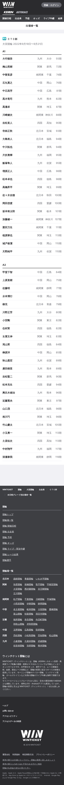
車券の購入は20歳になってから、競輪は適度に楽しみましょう (28, 760)
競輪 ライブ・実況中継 (13, 548)
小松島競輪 (30, 635)
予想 (27, 18)
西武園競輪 (30, 589)
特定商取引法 (28, 754)
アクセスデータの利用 (11, 721)
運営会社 (6, 754)
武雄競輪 (42, 641)
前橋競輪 (29, 584)
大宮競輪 (17, 589)
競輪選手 (6, 560)
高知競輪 (42, 635)
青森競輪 (29, 578)
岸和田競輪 (32, 624)
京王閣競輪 (43, 589)
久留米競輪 (30, 641)
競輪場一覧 (7, 520)
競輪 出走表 (8, 531)
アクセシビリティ (9, 716)
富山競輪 (17, 613)
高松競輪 (17, 635)
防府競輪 (40, 629)
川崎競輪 (40, 599)
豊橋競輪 (53, 609)
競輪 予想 (7, 537)
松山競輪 (53, 635)
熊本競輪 (42, 645)
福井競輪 (17, 619)
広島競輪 (29, 629)
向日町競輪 (41, 619)
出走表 (18, 18)
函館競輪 (17, 578)
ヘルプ (5, 705)
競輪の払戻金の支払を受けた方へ (16, 768)
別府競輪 (31, 645)
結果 (60, 18)
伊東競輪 (31, 603)
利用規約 (16, 754)
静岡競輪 (42, 603)
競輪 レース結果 (10, 554)
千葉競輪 (29, 599)
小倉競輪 (17, 641)
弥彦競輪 (17, 584)
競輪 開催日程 (9, 526)
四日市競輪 (41, 613)
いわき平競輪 (42, 578)
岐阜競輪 (31, 609)
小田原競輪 (18, 603)
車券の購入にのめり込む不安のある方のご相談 (22, 764)
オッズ (36, 18)
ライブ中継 (48, 18)
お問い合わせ (8, 711)
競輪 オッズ (8, 543)
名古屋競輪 (18, 609)
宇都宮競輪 (52, 584)
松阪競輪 (29, 613)
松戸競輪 (17, 599)
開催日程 (6, 18)
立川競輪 (17, 593)
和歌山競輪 (18, 624)
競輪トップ (7, 514)
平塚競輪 (51, 599)
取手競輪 (40, 584)
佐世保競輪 (18, 645)
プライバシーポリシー (45, 754)
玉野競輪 (17, 629)
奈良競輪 (29, 619)
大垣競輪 (42, 609)
